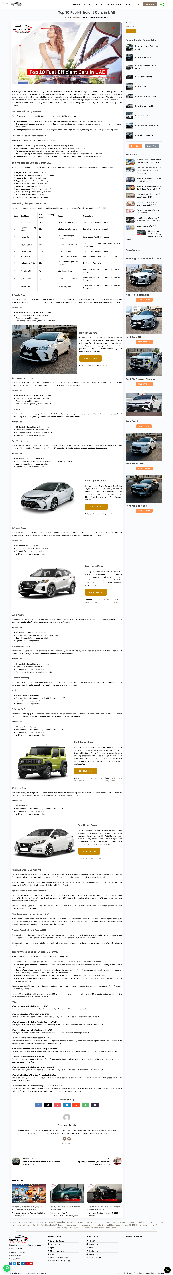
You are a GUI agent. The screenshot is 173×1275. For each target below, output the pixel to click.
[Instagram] (18, 1263)
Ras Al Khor (61, 1228)
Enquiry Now (152, 146)
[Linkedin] (23, 1263)
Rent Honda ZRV (135, 463)
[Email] (95, 1105)
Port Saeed (156, 1225)
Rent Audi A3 (133, 337)
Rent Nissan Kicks (94, 566)
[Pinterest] (57, 1105)
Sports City (88, 1228)
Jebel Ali (54, 1225)
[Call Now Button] (167, 1270)
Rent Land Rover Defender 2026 (146, 47)
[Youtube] (31, 1263)
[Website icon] (64, 1139)
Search (129, 22)
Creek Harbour (104, 1222)
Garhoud (145, 1222)
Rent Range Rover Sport (145, 96)
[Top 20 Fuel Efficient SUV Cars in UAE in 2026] (67, 1193)
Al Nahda (32, 1222)
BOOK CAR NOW (90, 358)
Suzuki (112, 781)
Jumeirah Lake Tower (87, 1225)
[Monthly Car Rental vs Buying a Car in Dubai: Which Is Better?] (29, 1193)
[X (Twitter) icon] (69, 1139)
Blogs (137, 4)
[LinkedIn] (67, 1105)
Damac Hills (116, 1222)
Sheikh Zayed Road (74, 1228)
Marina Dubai (115, 1225)
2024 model (116, 778)
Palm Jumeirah (144, 1225)
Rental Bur (82, 1222)
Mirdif (135, 1225)
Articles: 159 (66, 1144)
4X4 (84, 778)
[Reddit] (76, 1105)
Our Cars (76, 4)
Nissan (116, 602)
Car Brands (99, 4)
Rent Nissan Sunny (87, 825)
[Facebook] (38, 1105)
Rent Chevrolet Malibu (144, 106)
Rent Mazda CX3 (142, 116)
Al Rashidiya (49, 1222)
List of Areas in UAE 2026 (146, 226)
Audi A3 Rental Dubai (138, 294)
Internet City (31, 1225)
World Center (111, 1228)
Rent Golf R (132, 421)
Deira (124, 1222)
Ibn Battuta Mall (18, 1225)
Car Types (111, 4)
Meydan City (127, 1225)
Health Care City (157, 1222)
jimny (107, 781)
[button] (6, 1268)
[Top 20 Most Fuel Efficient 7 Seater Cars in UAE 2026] (104, 1193)
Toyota (104, 365)
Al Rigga (58, 1222)
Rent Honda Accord (143, 77)
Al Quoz (40, 1222)
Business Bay (92, 1222)
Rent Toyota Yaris (88, 333)
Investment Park (43, 1225)
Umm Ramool (99, 1228)
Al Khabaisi (23, 1222)
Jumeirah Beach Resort (68, 1225)
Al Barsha (13, 1222)
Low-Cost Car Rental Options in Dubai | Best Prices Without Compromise (149, 170)
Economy (91, 365)
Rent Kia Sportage (143, 57)
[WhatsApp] (85, 1105)
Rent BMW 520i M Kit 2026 (146, 125)
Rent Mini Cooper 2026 (145, 135)
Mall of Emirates (103, 1225)
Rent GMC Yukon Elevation (141, 379)
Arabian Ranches (69, 1222)
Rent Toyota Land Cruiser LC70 (146, 67)
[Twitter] (14, 1263)
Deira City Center (134, 1222)
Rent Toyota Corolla (95, 480)
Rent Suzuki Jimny (83, 742)
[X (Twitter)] (48, 1105)
